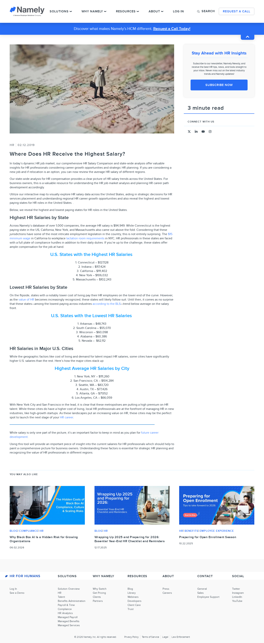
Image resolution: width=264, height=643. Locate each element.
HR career (66, 417)
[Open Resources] (138, 11)
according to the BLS (107, 304)
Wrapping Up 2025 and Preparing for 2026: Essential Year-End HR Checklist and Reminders (130, 539)
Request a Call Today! (171, 28)
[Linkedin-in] (196, 131)
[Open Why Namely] (105, 11)
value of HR (26, 300)
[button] (206, 11)
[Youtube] (203, 131)
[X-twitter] (189, 131)
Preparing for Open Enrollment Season (207, 537)
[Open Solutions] (71, 11)
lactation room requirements (85, 238)
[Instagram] (210, 131)
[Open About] (162, 11)
